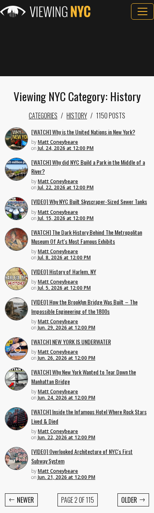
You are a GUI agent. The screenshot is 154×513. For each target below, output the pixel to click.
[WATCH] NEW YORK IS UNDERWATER (71, 341)
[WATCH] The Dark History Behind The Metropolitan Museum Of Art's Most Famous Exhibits (86, 237)
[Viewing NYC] (45, 11)
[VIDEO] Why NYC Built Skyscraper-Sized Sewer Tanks (89, 201)
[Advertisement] (77, 48)
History (77, 115)
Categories (43, 115)
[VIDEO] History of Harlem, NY (63, 271)
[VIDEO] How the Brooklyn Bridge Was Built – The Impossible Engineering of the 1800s (84, 306)
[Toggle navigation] (142, 11)
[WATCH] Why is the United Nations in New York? (83, 131)
